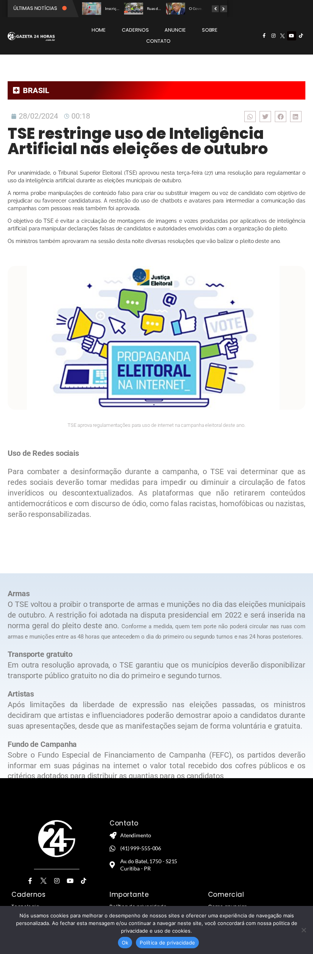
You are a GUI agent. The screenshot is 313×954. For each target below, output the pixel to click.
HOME (99, 30)
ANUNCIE (175, 30)
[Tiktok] (300, 35)
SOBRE (210, 30)
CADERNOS (135, 30)
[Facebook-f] (264, 35)
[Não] (303, 930)
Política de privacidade (167, 943)
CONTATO (158, 41)
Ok (125, 943)
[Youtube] (291, 35)
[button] (250, 116)
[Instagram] (273, 35)
